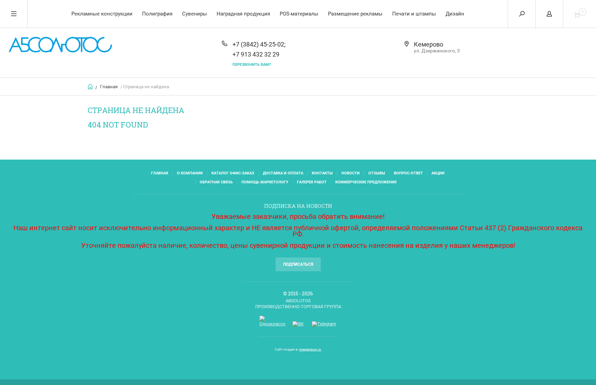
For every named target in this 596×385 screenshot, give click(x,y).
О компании (190, 173)
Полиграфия (157, 14)
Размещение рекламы (355, 14)
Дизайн (455, 14)
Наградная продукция (243, 14)
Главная (109, 86)
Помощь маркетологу (264, 182)
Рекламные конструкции (101, 14)
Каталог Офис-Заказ (232, 173)
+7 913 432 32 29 (255, 54)
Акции (438, 173)
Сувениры (194, 14)
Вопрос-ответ (408, 173)
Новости (350, 173)
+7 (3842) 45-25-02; (259, 44)
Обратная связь (216, 182)
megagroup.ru (310, 349)
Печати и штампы (414, 14)
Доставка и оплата (283, 173)
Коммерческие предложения (366, 182)
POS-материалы (299, 14)
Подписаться (298, 264)
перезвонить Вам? (251, 64)
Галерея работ (312, 182)
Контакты (322, 173)
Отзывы (376, 173)
